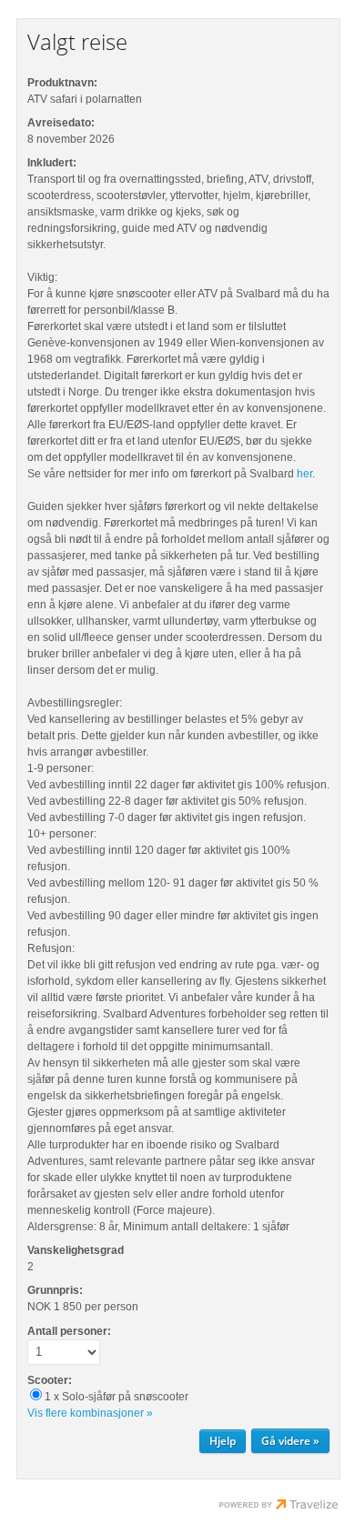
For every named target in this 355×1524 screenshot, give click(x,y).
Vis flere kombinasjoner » (90, 1413)
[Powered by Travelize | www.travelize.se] (278, 1506)
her (304, 473)
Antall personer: (69, 1331)
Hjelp (222, 1441)
